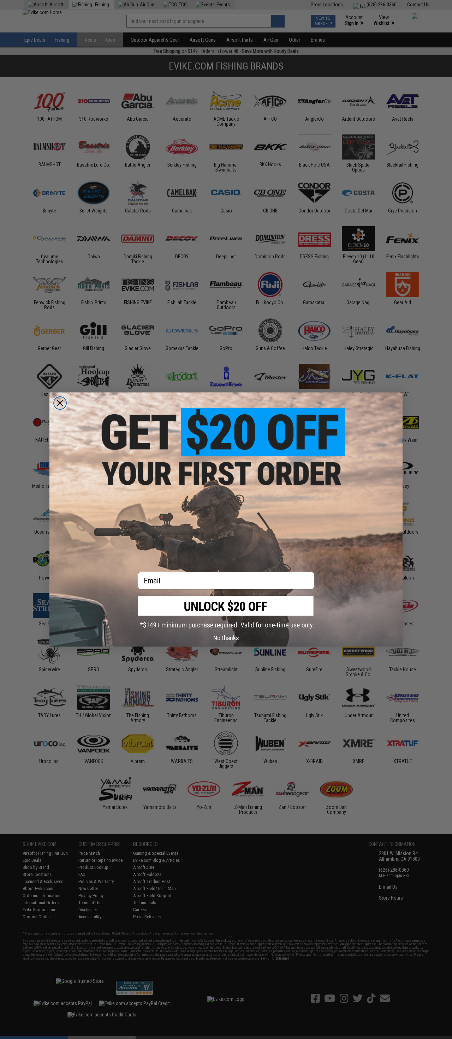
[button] (226, 612)
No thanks (226, 638)
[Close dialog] (60, 403)
